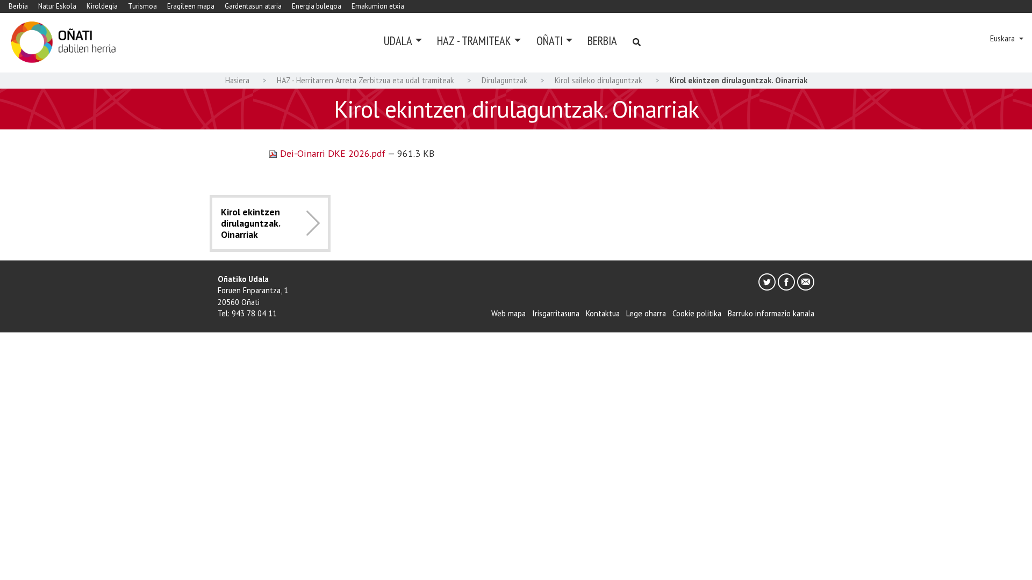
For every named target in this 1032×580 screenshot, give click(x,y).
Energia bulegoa (316, 6)
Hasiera (237, 80)
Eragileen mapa (190, 6)
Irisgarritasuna (555, 313)
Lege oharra (646, 313)
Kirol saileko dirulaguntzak (598, 80)
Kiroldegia (102, 6)
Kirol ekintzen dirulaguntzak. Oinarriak (250, 223)
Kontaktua (603, 313)
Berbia (18, 6)
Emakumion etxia (378, 6)
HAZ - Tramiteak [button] (474, 40)
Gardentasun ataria (253, 6)
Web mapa (508, 313)
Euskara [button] (1003, 38)
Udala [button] (398, 40)
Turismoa (142, 6)
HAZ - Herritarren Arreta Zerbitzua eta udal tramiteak (365, 80)
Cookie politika (696, 313)
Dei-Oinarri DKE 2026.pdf (332, 153)
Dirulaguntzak (504, 80)
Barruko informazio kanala (771, 313)
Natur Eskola (57, 6)
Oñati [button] (549, 40)
